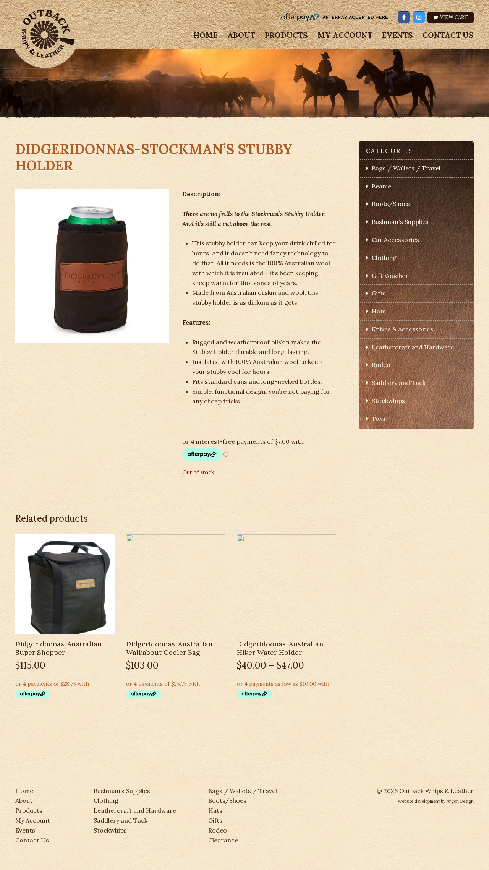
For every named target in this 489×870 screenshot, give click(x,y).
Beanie (381, 186)
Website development (419, 801)
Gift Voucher (390, 275)
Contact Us (448, 35)
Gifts (379, 293)
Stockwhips (388, 400)
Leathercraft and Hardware (413, 347)
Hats (379, 311)
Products (286, 35)
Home (205, 35)
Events (397, 35)
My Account (344, 35)
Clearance (223, 840)
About (241, 35)
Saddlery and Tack (399, 382)
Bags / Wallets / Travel (406, 168)
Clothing (384, 257)
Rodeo (381, 364)
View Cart (453, 17)
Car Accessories (395, 239)
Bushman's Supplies (400, 222)
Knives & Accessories (402, 329)
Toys (378, 418)
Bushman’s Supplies (122, 791)
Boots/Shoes (391, 204)
